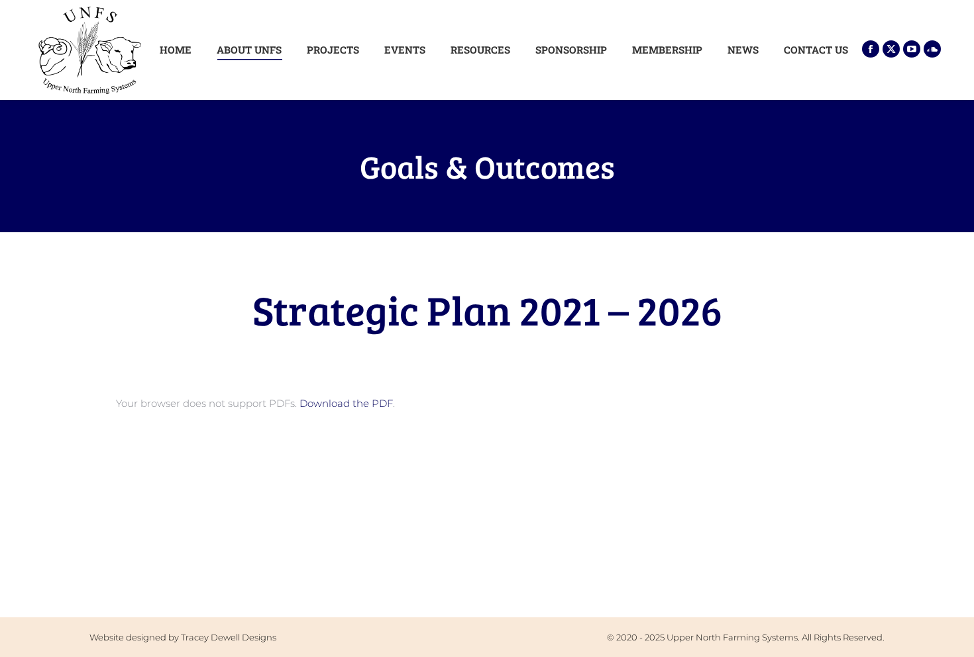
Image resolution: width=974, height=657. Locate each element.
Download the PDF (346, 403)
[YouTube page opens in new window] (911, 49)
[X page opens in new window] (891, 49)
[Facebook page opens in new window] (870, 49)
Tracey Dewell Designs (228, 637)
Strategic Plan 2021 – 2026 (487, 309)
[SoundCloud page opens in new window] (932, 49)
